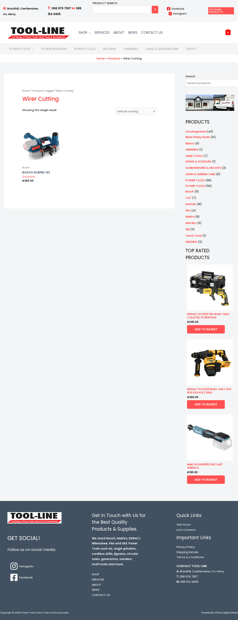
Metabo (191, 223)
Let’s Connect (186, 530)
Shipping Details (187, 552)
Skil (188, 229)
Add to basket (205, 329)
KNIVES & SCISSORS (198, 161)
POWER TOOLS (19, 49)
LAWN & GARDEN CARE (162, 49)
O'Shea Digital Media (226, 612)
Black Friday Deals (198, 137)
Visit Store (183, 524)
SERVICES (102, 32)
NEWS (132, 32)
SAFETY (191, 49)
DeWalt (191, 204)
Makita (190, 217)
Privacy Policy (185, 547)
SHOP (82, 32)
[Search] (155, 9)
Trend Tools (194, 236)
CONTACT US (152, 32)
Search (190, 76)
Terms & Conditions (190, 557)
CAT (188, 198)
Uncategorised (196, 131)
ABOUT (118, 32)
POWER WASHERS (54, 49)
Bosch (190, 191)
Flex (188, 210)
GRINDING (131, 49)
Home (26, 91)
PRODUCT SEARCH (105, 3)
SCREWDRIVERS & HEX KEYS (203, 168)
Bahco (190, 143)
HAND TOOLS (194, 156)
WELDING (109, 49)
